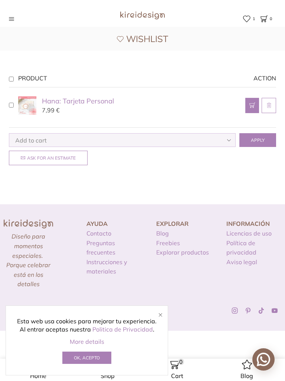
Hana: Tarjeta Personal (78, 101)
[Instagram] (235, 311)
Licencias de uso (249, 233)
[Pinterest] (248, 311)
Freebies (168, 243)
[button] (263, 359)
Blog (162, 233)
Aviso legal (241, 262)
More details (87, 341)
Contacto (98, 233)
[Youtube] (275, 311)
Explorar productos (182, 252)
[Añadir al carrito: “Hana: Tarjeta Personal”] (252, 105)
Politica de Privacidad (122, 329)
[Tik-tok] (261, 311)
